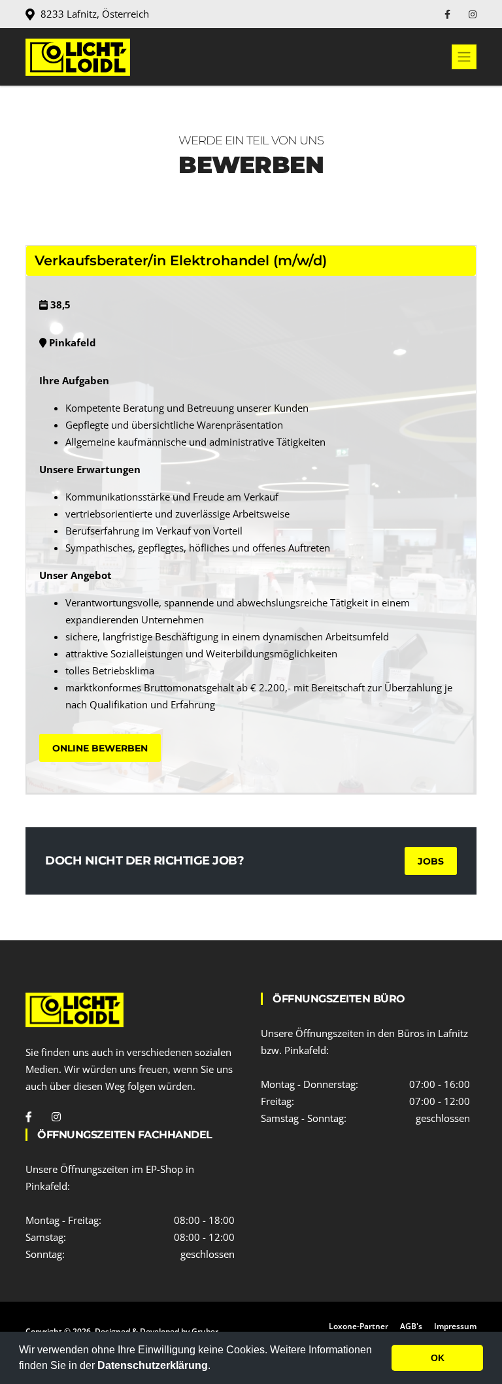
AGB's (411, 1326)
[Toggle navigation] (464, 56)
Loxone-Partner (358, 1326)
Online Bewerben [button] (100, 748)
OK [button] (437, 1358)
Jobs (431, 861)
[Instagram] (472, 14)
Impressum (455, 1326)
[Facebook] (449, 14)
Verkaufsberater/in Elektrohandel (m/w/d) (181, 260)
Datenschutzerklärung (152, 1365)
